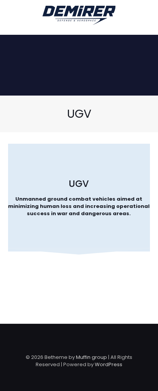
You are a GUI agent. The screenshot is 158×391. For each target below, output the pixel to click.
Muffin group (91, 357)
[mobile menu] (147, 15)
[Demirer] (79, 15)
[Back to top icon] (79, 340)
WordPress (108, 364)
